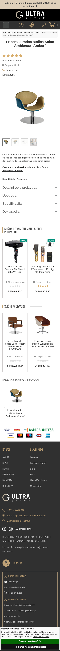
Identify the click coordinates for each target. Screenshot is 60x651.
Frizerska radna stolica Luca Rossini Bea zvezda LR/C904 (43, 344)
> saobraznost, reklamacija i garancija (20, 610)
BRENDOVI (7, 486)
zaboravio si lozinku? (17, 587)
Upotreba (9, 195)
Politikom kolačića (41, 636)
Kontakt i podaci (38, 463)
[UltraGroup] (30, 15)
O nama (34, 457)
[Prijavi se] (23, 562)
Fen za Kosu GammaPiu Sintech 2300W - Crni (15, 269)
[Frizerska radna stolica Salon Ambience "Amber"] (16, 395)
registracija (13, 581)
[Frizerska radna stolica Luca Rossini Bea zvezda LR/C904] (43, 326)
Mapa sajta (35, 486)
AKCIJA (5, 457)
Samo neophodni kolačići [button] (32, 646)
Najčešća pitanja (38, 480)
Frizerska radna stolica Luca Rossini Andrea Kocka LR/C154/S (14, 345)
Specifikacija (12, 203)
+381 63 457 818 (15, 510)
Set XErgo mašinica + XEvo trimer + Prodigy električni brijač (42, 269)
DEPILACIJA (8, 474)
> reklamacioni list (12, 616)
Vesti (32, 474)
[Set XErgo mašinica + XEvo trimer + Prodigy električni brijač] (43, 251)
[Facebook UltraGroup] (4, 529)
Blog (32, 468)
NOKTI (5, 468)
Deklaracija (11, 211)
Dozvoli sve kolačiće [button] (30, 641)
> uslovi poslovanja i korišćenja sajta (19, 605)
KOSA (5, 463)
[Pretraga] (44, 25)
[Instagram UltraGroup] (11, 529)
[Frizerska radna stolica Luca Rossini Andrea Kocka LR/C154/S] (15, 326)
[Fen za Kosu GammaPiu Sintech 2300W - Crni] (15, 251)
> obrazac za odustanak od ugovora (19, 621)
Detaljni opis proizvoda (19, 187)
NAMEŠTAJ (7, 480)
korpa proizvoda (15, 593)
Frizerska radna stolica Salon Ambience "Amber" (15, 413)
